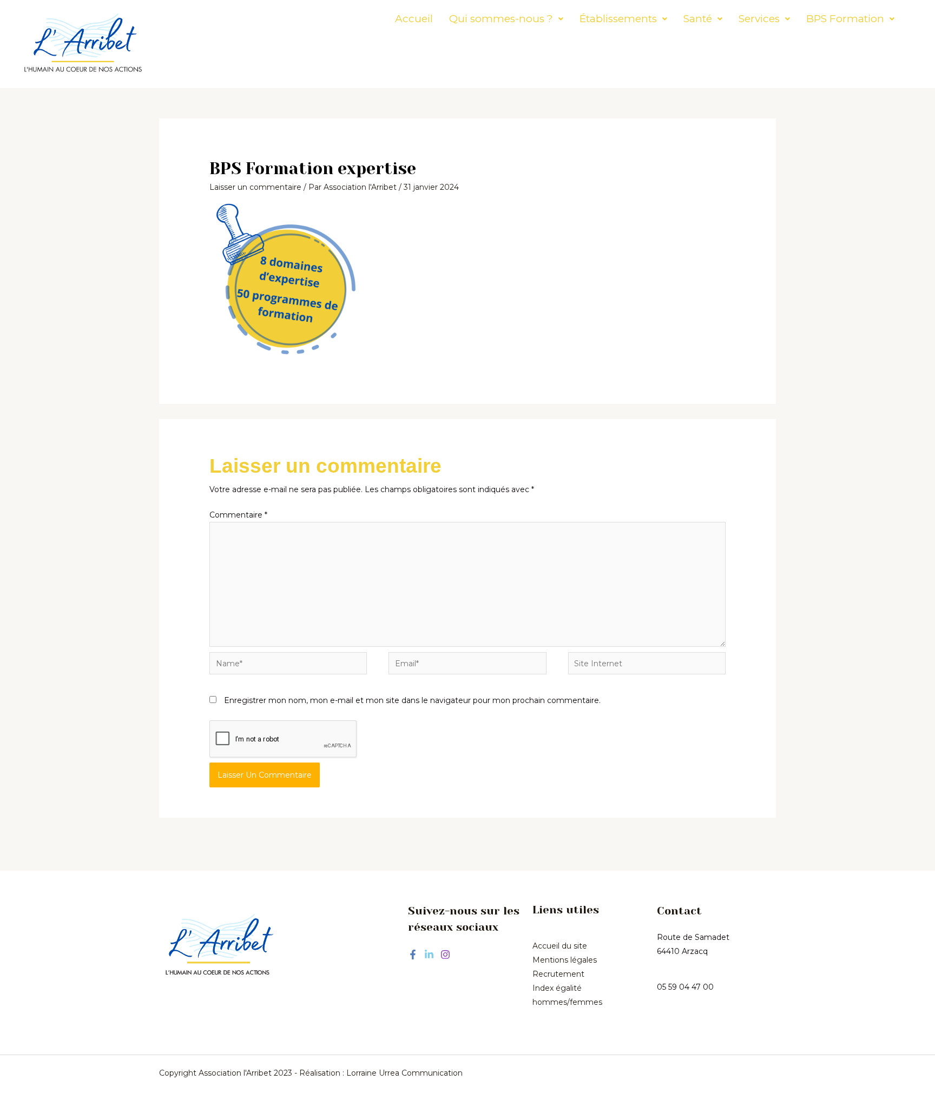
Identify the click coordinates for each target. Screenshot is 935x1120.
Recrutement (558, 974)
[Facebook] (413, 954)
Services (759, 18)
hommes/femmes (567, 1002)
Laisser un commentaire (255, 187)
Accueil (414, 18)
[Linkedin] (429, 954)
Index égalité (557, 988)
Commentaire (238, 515)
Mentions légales (564, 960)
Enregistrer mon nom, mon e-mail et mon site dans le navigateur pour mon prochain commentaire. (412, 700)
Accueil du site (559, 946)
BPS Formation (845, 18)
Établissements (618, 18)
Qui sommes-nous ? (501, 18)
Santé (697, 18)
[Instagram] (445, 954)
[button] (506, 18)
